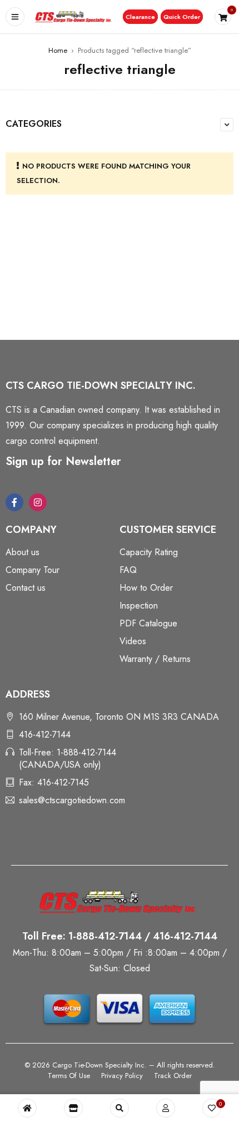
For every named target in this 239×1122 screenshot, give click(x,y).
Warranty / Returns (155, 659)
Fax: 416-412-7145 (54, 782)
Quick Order (181, 16)
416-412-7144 (45, 734)
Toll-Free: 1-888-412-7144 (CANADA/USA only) (67, 758)
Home (57, 50)
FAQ (128, 570)
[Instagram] (38, 502)
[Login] (165, 1108)
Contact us (26, 587)
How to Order (146, 587)
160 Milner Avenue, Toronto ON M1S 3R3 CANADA (119, 716)
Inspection (139, 605)
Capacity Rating (149, 552)
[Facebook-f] (14, 502)
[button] (140, 16)
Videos (133, 641)
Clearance (140, 16)
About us (22, 552)
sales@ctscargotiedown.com (72, 800)
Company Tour (32, 570)
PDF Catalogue (148, 623)
